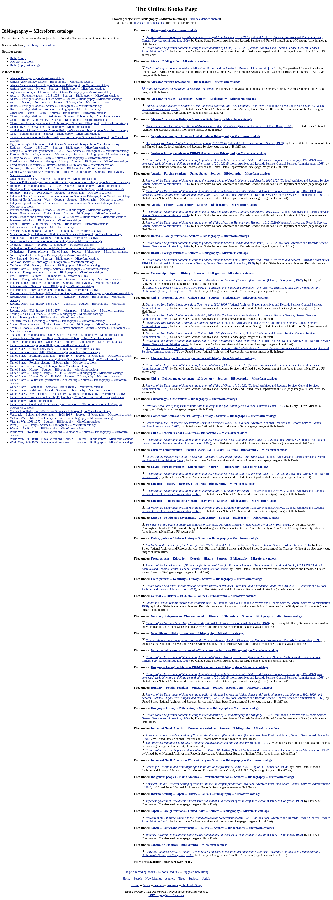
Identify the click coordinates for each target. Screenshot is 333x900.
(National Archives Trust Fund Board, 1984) (219, 126)
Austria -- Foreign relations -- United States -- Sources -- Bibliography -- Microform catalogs (66, 99)
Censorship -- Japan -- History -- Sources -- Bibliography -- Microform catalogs (58, 112)
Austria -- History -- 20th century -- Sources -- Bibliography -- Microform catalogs (60, 102)
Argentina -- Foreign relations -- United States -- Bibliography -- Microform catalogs (61, 92)
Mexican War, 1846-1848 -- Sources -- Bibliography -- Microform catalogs (55, 230)
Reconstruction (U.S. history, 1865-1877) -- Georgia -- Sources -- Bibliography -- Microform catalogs (71, 293)
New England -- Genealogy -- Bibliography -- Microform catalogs (50, 255)
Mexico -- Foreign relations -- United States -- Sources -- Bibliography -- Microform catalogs (66, 234)
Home (126, 878)
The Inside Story (191, 885)
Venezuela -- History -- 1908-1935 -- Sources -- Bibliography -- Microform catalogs (60, 411)
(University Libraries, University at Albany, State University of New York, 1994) (218, 524)
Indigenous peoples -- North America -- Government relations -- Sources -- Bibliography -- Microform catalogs (222, 777)
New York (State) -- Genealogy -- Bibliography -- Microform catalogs (52, 262)
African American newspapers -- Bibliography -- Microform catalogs (51, 81)
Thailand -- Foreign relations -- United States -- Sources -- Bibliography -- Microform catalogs (67, 334)
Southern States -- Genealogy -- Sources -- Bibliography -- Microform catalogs (57, 321)
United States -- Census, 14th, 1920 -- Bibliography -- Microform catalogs (55, 352)
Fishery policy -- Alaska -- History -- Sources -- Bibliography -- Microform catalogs (60, 158)
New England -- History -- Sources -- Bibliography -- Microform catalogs (54, 258)
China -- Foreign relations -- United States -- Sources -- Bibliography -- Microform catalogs (65, 116)
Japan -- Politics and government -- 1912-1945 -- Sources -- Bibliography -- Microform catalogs (68, 216)
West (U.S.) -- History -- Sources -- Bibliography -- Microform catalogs (53, 425)
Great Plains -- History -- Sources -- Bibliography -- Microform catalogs (53, 178)
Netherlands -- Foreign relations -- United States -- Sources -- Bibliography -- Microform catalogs (69, 251)
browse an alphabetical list (149, 22)
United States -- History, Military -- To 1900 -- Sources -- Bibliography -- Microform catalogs (66, 373)
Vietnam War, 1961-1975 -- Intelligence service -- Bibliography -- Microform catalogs (62, 418)
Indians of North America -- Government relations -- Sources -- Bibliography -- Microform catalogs (70, 196)
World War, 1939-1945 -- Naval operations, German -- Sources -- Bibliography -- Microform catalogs (71, 442)
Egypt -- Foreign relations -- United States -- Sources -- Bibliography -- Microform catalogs (65, 144)
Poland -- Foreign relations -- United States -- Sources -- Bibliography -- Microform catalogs (66, 279)
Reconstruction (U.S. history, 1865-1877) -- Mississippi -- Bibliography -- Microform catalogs (67, 310)
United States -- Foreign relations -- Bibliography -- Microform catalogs (53, 362)
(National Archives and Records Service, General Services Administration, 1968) (233, 161)
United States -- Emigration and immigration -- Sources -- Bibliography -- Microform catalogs (66, 359)
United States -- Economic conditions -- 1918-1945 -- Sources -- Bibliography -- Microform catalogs (71, 355)
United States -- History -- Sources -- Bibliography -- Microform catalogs (54, 369)
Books (135, 885)
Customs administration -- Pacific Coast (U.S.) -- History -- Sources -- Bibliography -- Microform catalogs (219, 449)
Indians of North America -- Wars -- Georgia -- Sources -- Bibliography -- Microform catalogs (67, 199)
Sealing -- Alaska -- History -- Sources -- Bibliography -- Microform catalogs (56, 314)
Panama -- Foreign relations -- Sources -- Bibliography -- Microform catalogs (56, 272)
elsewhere (49, 45)
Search (138, 878)
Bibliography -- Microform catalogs (174, 30)
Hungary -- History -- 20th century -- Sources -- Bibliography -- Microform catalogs (61, 192)
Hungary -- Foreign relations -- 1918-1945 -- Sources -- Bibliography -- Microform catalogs (65, 185)
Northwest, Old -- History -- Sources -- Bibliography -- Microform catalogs (55, 265)
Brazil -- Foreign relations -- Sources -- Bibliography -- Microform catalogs (55, 109)
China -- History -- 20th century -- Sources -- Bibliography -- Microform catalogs (59, 119)
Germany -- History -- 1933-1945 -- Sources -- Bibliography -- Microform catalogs (60, 168)
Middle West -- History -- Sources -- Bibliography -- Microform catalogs (54, 237)
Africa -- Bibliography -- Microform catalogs (37, 78)
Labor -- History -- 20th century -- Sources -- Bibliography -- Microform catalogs (59, 223)
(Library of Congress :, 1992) (224, 280)
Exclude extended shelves (204, 19)
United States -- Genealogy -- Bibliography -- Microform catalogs (49, 366)
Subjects (193, 878)
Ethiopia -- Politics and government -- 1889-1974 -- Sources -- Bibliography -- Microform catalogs (69, 151)
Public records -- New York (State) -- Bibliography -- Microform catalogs (54, 289)
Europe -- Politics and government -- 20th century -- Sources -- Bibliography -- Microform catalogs (70, 154)
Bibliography (18, 58)
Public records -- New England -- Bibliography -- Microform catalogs (52, 286)
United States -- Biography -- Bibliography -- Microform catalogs (49, 345)
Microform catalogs (22, 61)
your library (31, 45)
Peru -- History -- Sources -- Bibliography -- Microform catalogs (49, 275)
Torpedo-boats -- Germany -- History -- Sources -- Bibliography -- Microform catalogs (62, 338)
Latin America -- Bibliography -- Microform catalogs (42, 227)
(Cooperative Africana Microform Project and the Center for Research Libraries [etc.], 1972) (212, 68)
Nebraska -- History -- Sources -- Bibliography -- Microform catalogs (52, 244)
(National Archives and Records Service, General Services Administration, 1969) (236, 261)
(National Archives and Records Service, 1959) (215, 143)
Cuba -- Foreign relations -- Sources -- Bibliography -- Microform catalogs (55, 133)
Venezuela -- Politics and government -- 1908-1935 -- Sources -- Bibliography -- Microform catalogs (71, 414)
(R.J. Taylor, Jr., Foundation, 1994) (217, 767)
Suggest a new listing (196, 872)
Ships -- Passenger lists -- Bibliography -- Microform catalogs (47, 317)
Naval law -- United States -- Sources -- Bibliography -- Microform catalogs (56, 241)
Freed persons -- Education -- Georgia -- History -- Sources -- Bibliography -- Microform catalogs (69, 161)
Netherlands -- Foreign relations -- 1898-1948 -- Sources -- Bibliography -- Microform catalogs (67, 248)
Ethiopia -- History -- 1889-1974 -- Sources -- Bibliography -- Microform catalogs (59, 147)
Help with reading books (140, 872)
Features (158, 885)
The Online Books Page (166, 8)
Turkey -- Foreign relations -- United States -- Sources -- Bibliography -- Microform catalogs (66, 341)
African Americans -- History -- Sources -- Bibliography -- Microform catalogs (57, 88)
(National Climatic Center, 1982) (215, 406)
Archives (172, 885)
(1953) (180, 88)
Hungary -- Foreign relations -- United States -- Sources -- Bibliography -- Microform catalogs (67, 189)
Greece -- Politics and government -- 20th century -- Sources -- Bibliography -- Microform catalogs (70, 182)
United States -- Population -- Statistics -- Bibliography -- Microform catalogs (56, 386)
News (146, 885)
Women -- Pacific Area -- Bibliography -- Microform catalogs (47, 428)
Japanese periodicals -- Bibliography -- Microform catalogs (45, 220)
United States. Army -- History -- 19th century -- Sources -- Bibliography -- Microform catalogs (67, 393)
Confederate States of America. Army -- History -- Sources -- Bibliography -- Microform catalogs (69, 130)
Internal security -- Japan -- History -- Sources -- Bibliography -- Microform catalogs (61, 210)
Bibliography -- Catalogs (25, 65)
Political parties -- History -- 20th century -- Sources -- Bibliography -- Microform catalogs (64, 282)
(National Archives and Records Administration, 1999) (208, 623)
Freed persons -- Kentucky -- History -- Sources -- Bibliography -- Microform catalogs (62, 164)
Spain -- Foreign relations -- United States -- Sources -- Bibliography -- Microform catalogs (65, 324)
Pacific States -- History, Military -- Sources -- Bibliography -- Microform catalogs (59, 269)
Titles (181, 878)
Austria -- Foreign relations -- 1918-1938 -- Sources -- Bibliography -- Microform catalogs (64, 95)
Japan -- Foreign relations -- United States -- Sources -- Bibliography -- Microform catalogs (65, 213)
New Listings (153, 878)
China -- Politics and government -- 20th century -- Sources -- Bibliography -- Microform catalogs (69, 123)
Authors (170, 878)
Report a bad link (168, 872)
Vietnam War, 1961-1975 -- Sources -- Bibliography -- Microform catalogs (55, 421)
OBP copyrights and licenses (166, 895)
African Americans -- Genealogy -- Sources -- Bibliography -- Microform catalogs (59, 85)
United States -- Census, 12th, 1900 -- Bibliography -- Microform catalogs (55, 348)
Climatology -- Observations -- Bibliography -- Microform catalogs (50, 126)
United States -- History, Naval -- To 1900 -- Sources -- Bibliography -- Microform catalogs (65, 376)
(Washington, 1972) (207, 742)
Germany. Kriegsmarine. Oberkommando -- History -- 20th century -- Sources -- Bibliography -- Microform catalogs (226, 616)
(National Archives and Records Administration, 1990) (233, 640)
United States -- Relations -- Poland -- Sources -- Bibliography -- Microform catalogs (61, 390)
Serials (206, 878)
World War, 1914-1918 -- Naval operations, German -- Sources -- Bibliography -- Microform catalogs (71, 438)
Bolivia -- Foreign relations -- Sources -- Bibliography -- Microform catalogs (56, 106)
